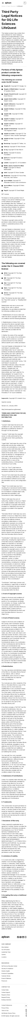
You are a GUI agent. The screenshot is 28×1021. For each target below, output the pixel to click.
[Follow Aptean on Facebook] (18, 937)
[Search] (24, 2)
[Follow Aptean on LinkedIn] (23, 937)
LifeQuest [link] (20, 6)
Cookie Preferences (7, 1005)
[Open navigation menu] (3, 2)
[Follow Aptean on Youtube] (25, 937)
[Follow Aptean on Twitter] (20, 937)
